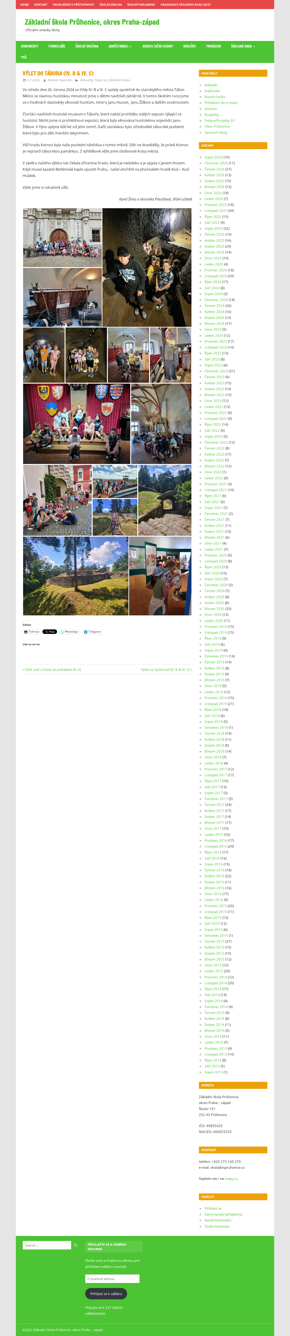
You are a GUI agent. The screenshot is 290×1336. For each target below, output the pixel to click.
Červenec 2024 (216, 299)
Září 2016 (212, 858)
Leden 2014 (214, 1042)
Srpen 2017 (214, 793)
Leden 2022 (214, 478)
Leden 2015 (214, 971)
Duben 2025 (214, 246)
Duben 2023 (214, 389)
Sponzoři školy (216, 132)
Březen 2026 (215, 186)
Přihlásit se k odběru (106, 1293)
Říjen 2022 (213, 424)
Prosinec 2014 (216, 977)
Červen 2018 (215, 733)
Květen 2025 (214, 240)
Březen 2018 (215, 751)
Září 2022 (212, 430)
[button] (62, 238)
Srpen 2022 (214, 436)
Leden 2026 (214, 198)
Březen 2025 (215, 252)
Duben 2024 (214, 317)
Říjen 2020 (213, 567)
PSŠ (24, 57)
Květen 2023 (214, 383)
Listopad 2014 (216, 983)
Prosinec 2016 (216, 840)
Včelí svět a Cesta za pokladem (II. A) (53, 669)
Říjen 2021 (213, 495)
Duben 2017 (214, 816)
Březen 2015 (215, 959)
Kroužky (189, 46)
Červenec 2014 (216, 1006)
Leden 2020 (214, 620)
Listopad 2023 (216, 347)
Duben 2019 (214, 674)
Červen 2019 (215, 662)
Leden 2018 (214, 763)
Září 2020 (212, 573)
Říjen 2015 (213, 917)
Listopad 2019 (216, 632)
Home (24, 5)
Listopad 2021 (216, 490)
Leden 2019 (214, 692)
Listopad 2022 (216, 418)
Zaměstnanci (118, 46)
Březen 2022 (215, 466)
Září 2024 (212, 288)
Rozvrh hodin (215, 96)
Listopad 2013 (216, 1054)
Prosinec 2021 (216, 484)
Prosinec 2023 (216, 341)
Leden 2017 (214, 834)
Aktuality (86, 80)
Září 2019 (212, 644)
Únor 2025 (213, 258)
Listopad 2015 (216, 911)
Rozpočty (212, 114)
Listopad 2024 (216, 276)
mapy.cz (231, 1178)
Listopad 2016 (216, 846)
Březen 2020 (215, 608)
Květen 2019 (214, 668)
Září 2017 (212, 787)
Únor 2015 (213, 965)
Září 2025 (212, 222)
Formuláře (56, 46)
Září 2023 (212, 359)
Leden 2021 (214, 549)
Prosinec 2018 (216, 697)
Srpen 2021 (214, 507)
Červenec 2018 (216, 727)
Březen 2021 (215, 537)
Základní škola (119, 80)
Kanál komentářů (218, 1220)
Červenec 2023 (216, 371)
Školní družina (86, 46)
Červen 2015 (215, 941)
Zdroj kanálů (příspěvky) (223, 1214)
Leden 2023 (214, 406)
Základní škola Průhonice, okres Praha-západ (92, 22)
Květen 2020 (214, 597)
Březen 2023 (215, 394)
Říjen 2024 (213, 282)
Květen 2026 (214, 175)
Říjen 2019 (213, 638)
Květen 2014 (214, 1018)
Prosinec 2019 (216, 626)
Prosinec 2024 (216, 270)
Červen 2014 (215, 1012)
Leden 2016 (214, 899)
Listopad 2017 (216, 775)
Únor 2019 (213, 686)
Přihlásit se (213, 1208)
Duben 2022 (214, 460)
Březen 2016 (215, 888)
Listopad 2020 (216, 561)
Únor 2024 (213, 329)
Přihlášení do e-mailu (221, 102)
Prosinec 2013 (216, 1048)
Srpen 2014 (214, 1001)
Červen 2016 (215, 870)
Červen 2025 (215, 234)
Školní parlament (141, 5)
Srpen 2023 (214, 365)
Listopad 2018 (216, 703)
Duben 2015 (214, 953)
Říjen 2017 (213, 781)
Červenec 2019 (216, 656)
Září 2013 (212, 1066)
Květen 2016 (214, 876)
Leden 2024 (214, 335)
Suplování (212, 90)
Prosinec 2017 (216, 769)
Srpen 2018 (214, 721)
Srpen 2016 (214, 864)
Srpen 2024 (214, 294)
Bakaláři (211, 85)
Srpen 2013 (214, 1072)
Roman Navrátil (60, 80)
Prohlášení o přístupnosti (73, 5)
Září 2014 (212, 994)
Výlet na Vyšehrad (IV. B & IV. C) (165, 669)
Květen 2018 (214, 739)
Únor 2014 (213, 1036)
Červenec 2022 (216, 442)
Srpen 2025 (214, 228)
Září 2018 (212, 715)
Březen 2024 (215, 323)
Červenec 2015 (216, 935)
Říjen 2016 (213, 852)
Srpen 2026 (214, 157)
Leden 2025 (214, 264)
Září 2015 (212, 923)
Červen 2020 (215, 590)
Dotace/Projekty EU (220, 120)
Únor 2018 (213, 757)
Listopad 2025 (216, 210)
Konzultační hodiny (158, 46)
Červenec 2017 (216, 798)
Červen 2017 (215, 804)
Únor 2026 (213, 193)
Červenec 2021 (216, 513)
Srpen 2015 (214, 929)
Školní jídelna (111, 5)
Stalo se (101, 80)
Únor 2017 (213, 828)
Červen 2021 (215, 519)
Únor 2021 (213, 543)
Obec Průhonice (217, 126)
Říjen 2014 (213, 989)
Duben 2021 (214, 531)
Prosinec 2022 (216, 412)
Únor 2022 (213, 472)
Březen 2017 (215, 822)
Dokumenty (29, 46)
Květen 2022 (214, 454)
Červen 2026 (215, 169)
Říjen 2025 (213, 216)
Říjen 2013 (213, 1060)
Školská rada (241, 46)
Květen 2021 (214, 525)
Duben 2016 (214, 882)
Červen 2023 (215, 377)
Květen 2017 (214, 810)
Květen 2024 (214, 311)
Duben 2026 (214, 181)
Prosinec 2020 (216, 555)
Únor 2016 (213, 893)
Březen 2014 (215, 1030)
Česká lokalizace (217, 1226)
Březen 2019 (215, 680)
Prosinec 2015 (216, 905)
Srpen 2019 (214, 650)
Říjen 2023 (213, 353)
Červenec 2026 (216, 163)
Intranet (211, 108)
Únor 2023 (213, 400)
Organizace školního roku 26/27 (186, 5)
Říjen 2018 (213, 709)
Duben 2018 (214, 745)
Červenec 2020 (216, 585)
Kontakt (40, 5)
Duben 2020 (214, 602)
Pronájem (213, 46)
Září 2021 (212, 502)
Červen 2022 (215, 448)
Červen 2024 (215, 305)
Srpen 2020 (214, 579)
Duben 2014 (214, 1024)
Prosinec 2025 (216, 204)
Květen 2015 (214, 947)
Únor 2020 (213, 614)
